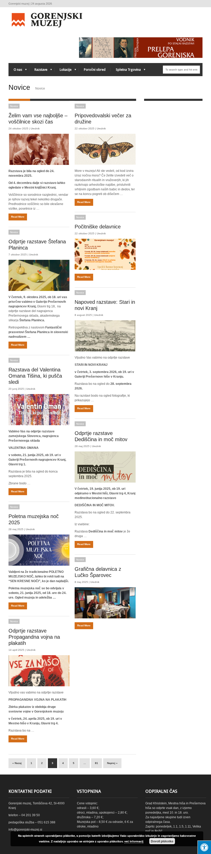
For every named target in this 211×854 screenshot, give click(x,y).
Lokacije (63, 71)
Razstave (38, 71)
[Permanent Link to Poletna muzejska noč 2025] (38, 550)
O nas (15, 71)
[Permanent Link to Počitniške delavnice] (105, 254)
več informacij (133, 841)
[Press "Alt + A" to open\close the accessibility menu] (204, 847)
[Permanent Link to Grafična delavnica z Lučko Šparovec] (105, 602)
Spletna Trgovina (126, 71)
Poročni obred (95, 70)
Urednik (35, 128)
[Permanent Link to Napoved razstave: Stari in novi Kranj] (105, 335)
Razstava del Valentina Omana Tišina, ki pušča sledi (35, 376)
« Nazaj (17, 763)
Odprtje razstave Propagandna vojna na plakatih (34, 637)
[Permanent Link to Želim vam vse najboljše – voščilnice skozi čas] (38, 149)
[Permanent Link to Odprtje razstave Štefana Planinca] (38, 275)
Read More (17, 216)
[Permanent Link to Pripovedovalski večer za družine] (105, 149)
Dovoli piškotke (162, 841)
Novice (14, 106)
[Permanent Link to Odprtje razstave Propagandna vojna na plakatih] (38, 670)
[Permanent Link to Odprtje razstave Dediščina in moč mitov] (105, 467)
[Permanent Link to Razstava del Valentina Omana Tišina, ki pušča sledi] (38, 409)
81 (96, 763)
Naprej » (112, 763)
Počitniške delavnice (98, 226)
